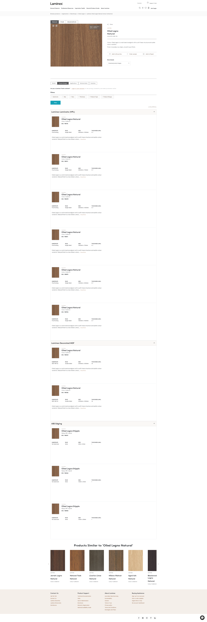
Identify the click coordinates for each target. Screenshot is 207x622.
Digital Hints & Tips (137, 600)
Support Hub (153, 3)
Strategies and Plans (110, 609)
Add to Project (149, 54)
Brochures (80, 603)
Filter (55, 102)
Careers (139, 3)
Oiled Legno (81, 13)
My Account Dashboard (138, 603)
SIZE (79, 130)
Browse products (55, 13)
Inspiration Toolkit (80, 8)
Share (111, 24)
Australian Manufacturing (111, 596)
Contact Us (53, 598)
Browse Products (55, 8)
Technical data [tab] (83, 83)
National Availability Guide (84, 607)
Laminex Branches (55, 600)
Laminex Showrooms (55, 603)
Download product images (115, 63)
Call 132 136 (53, 596)
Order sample (132, 54)
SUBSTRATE (55, 130)
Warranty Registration (83, 605)
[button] (202, 617)
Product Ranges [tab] (63, 83)
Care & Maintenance (83, 600)
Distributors (53, 605)
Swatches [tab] (93, 83)
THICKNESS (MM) (96, 130)
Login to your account (78, 88)
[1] (149, 8)
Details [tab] (54, 83)
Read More (83, 139)
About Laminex (105, 8)
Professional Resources (67, 8)
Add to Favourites (116, 54)
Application (65, 13)
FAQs (79, 598)
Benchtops (73, 13)
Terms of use (108, 603)
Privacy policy (108, 605)
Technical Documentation (84, 596)
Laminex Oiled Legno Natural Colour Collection (100, 13)
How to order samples (137, 598)
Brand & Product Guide (93, 8)
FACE (66, 130)
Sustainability (108, 598)
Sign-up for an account (138, 596)
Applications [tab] (73, 83)
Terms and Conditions (110, 607)
